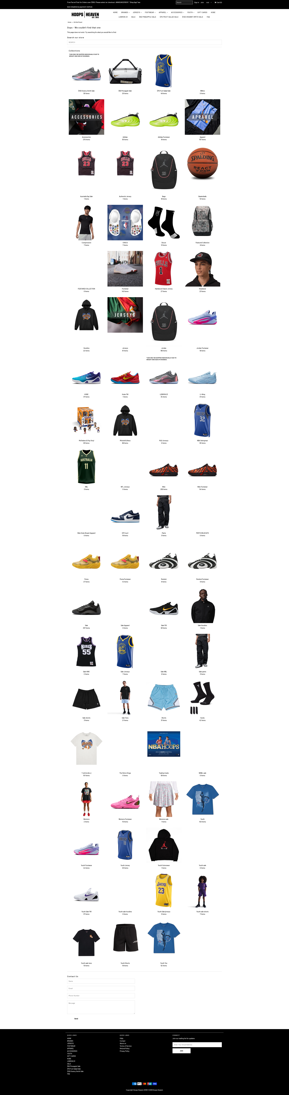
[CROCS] (125, 222)
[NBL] (86, 466)
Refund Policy (124, 1048)
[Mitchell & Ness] (125, 420)
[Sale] (86, 605)
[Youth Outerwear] (164, 845)
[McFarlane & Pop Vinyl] (86, 420)
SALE (133, 17)
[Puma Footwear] (125, 559)
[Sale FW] (164, 605)
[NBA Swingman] (202, 420)
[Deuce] (164, 222)
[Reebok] (164, 559)
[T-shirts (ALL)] (86, 748)
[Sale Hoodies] (202, 605)
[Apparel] (202, 117)
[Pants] (164, 513)
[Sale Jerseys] (125, 651)
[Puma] (86, 559)
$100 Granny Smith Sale (192, 17)
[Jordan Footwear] (202, 315)
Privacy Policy (124, 1051)
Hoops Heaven (158, 1090)
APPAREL (162, 12)
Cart (219, 2)
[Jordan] (164, 321)
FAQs (121, 1038)
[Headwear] (202, 268)
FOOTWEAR (149, 12)
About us (123, 1043)
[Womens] (86, 799)
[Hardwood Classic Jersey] (164, 268)
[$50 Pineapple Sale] (125, 71)
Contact (122, 1041)
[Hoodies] (86, 315)
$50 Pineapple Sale (147, 17)
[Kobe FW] (125, 374)
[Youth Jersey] (125, 845)
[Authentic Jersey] (125, 163)
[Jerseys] (125, 315)
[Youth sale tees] (86, 940)
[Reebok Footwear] (202, 559)
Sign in (196, 2)
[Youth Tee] (164, 938)
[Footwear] (125, 268)
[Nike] (164, 466)
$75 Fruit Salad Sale (169, 17)
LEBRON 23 (123, 17)
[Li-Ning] (202, 374)
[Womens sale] (164, 799)
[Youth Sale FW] (86, 891)
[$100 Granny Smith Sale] (86, 71)
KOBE (213, 12)
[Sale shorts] (86, 698)
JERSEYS (136, 12)
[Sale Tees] (125, 698)
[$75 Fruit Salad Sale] (164, 71)
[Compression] (86, 222)
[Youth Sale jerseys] (164, 890)
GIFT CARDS (202, 12)
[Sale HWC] (86, 651)
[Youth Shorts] (125, 938)
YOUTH (190, 12)
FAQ (208, 17)
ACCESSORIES (176, 12)
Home (69, 22)
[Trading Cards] (164, 744)
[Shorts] (164, 698)
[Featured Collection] (202, 222)
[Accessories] (86, 117)
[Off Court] (125, 513)
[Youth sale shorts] (202, 891)
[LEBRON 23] (164, 374)
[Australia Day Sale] (86, 163)
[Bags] (164, 169)
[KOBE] (86, 374)
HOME (115, 12)
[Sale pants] (202, 651)
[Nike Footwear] (202, 466)
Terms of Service (126, 1046)
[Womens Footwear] (125, 799)
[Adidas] (125, 117)
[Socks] (202, 698)
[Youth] (202, 799)
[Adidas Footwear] (164, 117)
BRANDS (124, 12)
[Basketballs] (202, 163)
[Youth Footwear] (86, 845)
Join (202, 2)
